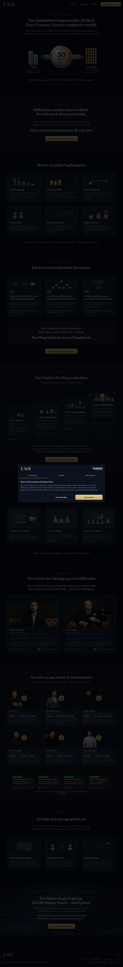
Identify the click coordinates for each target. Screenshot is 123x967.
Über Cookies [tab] (90, 475)
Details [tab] (61, 475)
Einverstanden (89, 497)
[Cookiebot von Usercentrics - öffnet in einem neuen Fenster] (94, 468)
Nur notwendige (61, 497)
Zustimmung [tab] (32, 475)
